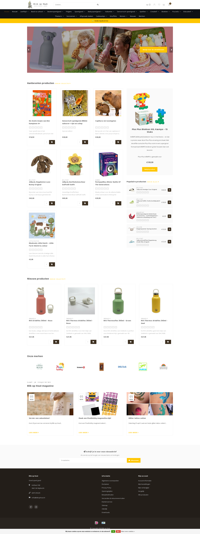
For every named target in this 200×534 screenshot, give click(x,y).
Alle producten (143, 495)
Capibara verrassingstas (105, 121)
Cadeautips (100, 16)
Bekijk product (149, 169)
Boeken (165, 12)
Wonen (122, 16)
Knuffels (113, 16)
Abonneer (135, 460)
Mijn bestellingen (144, 484)
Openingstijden (107, 491)
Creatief (153, 12)
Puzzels (175, 12)
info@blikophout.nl (38, 498)
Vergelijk (141, 491)
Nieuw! (15, 12)
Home (6, 12)
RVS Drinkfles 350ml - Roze (40, 320)
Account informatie (144, 481)
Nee (118, 531)
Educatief (187, 12)
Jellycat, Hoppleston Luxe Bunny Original (39, 183)
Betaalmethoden (108, 495)
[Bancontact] (103, 523)
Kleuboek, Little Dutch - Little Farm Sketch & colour (41, 245)
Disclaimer (105, 484)
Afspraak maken (86, 16)
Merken (142, 16)
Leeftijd (23, 12)
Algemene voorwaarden (110, 481)
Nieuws (133, 16)
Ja (113, 531)
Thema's (58, 16)
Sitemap (105, 505)
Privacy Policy (106, 488)
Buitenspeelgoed (54, 12)
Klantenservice (107, 502)
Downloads (106, 512)
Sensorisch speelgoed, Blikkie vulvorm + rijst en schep (74, 122)
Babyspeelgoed (94, 12)
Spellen (143, 12)
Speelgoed (79, 12)
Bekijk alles (152, 182)
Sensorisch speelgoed (126, 12)
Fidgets (69, 12)
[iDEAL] (96, 523)
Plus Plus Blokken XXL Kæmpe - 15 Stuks (150, 130)
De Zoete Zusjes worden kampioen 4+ (39, 122)
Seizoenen (71, 16)
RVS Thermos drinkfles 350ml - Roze (79, 322)
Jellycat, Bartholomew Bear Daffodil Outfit (73, 183)
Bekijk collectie (62, 84)
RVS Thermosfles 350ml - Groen (117, 320)
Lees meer (33, 432)
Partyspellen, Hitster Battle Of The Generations (108, 183)
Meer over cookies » (128, 531)
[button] (29, 50)
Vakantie (108, 12)
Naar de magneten (156, 57)
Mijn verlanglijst (143, 488)
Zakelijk (104, 509)
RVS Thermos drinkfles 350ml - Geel (154, 322)
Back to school (37, 12)
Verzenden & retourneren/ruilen (113, 498)
